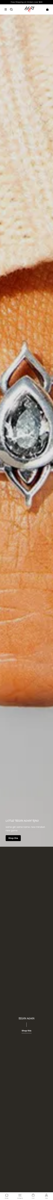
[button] (5, 9)
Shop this (13, 838)
